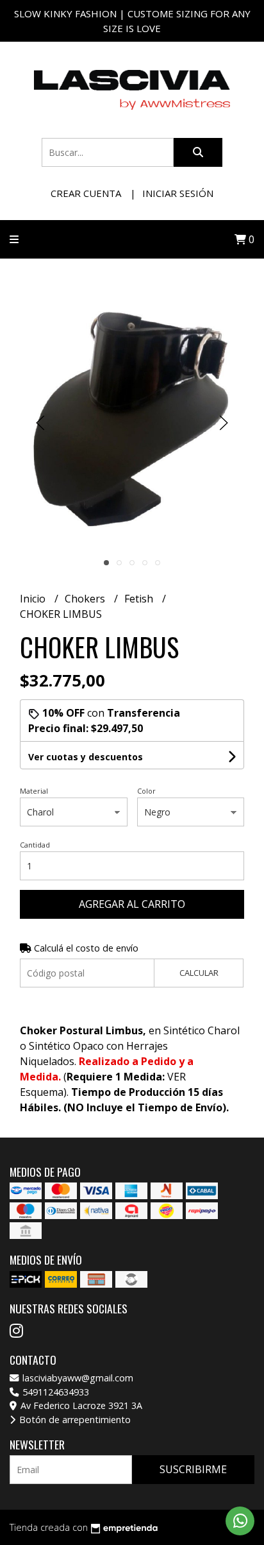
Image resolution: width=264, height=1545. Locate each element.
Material (34, 791)
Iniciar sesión (177, 193)
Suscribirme (193, 1469)
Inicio (34, 599)
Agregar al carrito (132, 904)
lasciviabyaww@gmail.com (76, 1378)
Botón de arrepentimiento (74, 1419)
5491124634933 (54, 1392)
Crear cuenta (86, 193)
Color (146, 791)
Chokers (86, 599)
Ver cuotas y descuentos (85, 757)
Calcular (199, 972)
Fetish (140, 599)
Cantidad (35, 844)
